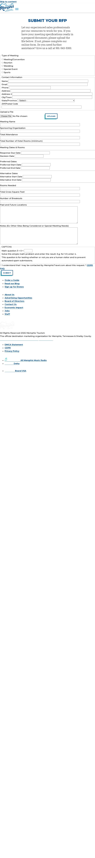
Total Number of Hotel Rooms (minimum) (21, 141)
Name (5, 81)
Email (4, 84)
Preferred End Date (10, 168)
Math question (9, 251)
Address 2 (7, 94)
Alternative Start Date (11, 176)
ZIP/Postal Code (10, 104)
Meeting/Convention (14, 59)
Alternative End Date (10, 180)
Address (6, 91)
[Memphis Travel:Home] (7, 11)
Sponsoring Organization (12, 128)
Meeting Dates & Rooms (12, 147)
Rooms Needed (8, 185)
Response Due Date (10, 153)
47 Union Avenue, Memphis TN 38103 (19, 339)
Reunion (8, 63)
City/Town (7, 97)
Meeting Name (7, 121)
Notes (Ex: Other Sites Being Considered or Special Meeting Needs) (34, 226)
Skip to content (8, 1)
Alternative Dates (9, 173)
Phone (5, 87)
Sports (7, 72)
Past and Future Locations (13, 205)
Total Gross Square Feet (12, 192)
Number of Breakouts (11, 198)
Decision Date (7, 156)
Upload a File (6, 112)
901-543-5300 (46, 339)
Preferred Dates (8, 161)
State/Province (9, 100)
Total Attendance (9, 134)
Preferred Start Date (10, 165)
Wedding (8, 66)
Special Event (10, 69)
